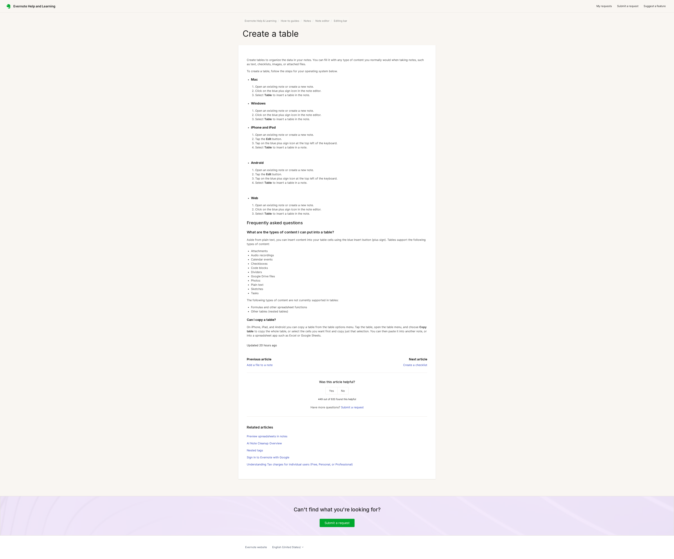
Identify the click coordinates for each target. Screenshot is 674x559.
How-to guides (290, 20)
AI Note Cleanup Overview (264, 443)
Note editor (322, 20)
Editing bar (340, 20)
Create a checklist (415, 365)
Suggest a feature (655, 6)
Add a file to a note (260, 365)
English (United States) (286, 547)
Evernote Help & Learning (260, 20)
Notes (307, 20)
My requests (604, 6)
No (343, 391)
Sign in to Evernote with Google (268, 457)
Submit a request (627, 6)
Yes (331, 391)
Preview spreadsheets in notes (267, 436)
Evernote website (256, 547)
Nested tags (255, 450)
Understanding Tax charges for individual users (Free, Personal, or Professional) (300, 464)
